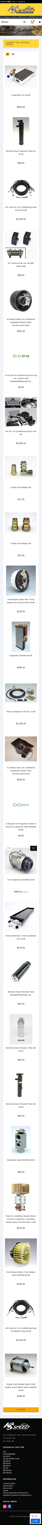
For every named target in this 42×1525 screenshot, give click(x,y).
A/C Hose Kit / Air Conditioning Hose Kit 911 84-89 (21, 208)
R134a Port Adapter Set (21, 487)
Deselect (21, 1)
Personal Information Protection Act (15, 1493)
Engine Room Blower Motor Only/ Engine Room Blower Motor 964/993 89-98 (21, 1387)
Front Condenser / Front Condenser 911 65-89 (21, 937)
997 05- (6, 1468)
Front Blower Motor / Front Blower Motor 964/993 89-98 (21, 1273)
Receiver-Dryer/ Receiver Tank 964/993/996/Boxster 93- (21, 993)
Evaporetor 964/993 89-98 (21, 656)
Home (14, 32)
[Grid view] (8, 54)
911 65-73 (6, 1456)
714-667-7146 (10, 1438)
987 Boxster (7, 1473)
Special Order (8, 1486)
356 (4, 1452)
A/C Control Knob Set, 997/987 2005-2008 (21, 264)
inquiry (5, 1490)
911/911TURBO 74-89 (11, 1459)
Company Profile (9, 1483)
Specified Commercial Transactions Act (17, 1495)
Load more (21, 1409)
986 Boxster (7, 1470)
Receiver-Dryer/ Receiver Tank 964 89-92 (21, 1049)
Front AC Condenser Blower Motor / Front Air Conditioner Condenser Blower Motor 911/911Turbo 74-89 (21, 1219)
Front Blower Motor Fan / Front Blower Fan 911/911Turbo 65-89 (21, 601)
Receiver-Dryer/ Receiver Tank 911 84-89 (21, 152)
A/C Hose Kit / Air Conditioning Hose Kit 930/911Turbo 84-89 (21, 1329)
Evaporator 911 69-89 (21, 95)
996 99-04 (6, 1466)
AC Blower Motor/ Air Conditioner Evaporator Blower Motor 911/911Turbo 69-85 (21, 322)
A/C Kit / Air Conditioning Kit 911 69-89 (21, 432)
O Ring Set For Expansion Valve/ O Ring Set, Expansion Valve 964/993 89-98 (21, 827)
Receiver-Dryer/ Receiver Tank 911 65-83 (21, 1105)
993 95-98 (6, 1463)
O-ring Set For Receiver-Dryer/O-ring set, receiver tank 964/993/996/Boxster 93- (21, 378)
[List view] (13, 54)
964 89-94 (6, 1461)
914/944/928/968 (9, 1454)
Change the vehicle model (18, 43)
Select (14, 1)
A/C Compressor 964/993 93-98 (21, 880)
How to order (7, 1488)
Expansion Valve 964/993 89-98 (21, 1160)
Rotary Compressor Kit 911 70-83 (21, 712)
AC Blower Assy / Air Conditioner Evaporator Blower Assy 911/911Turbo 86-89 (21, 771)
